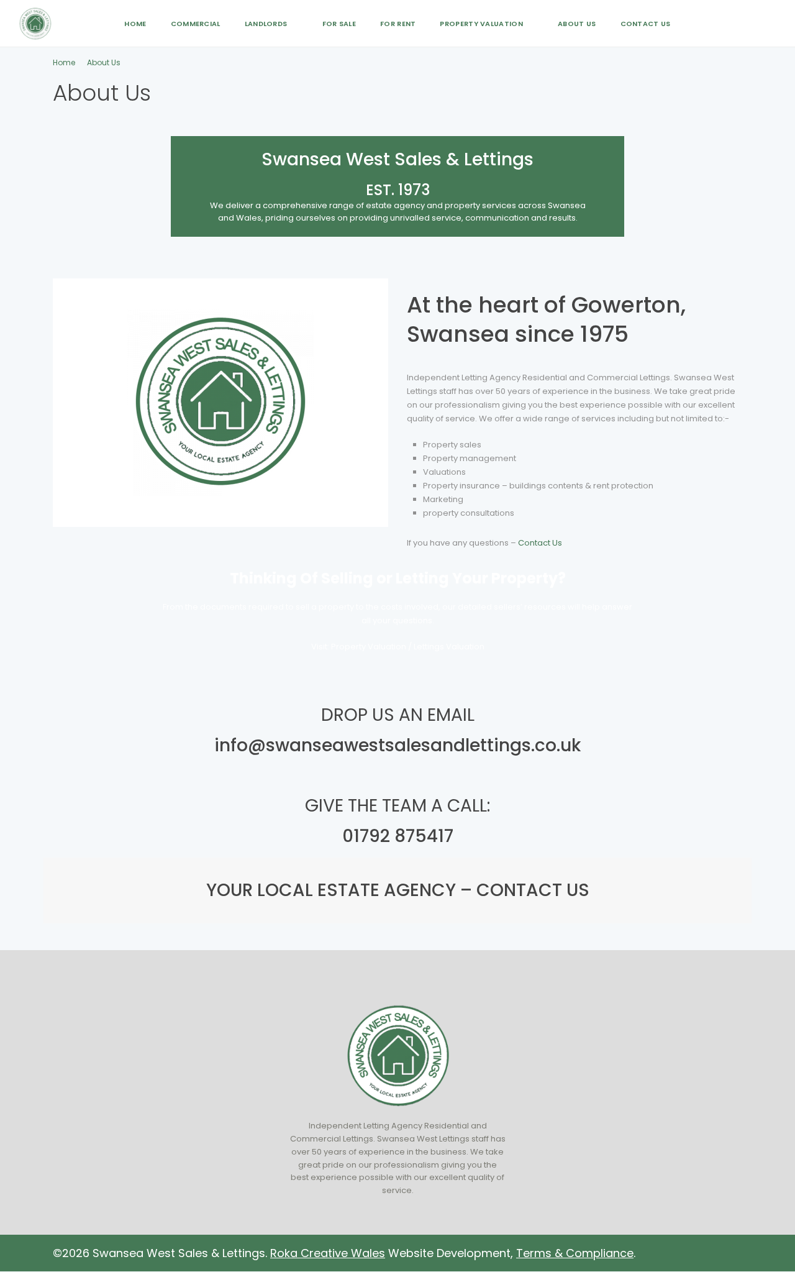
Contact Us (645, 24)
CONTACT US (530, 890)
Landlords (266, 24)
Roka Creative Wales (327, 1253)
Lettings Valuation (449, 646)
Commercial (195, 24)
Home (135, 24)
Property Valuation (481, 24)
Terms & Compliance (575, 1253)
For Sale (339, 24)
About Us (577, 24)
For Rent (398, 24)
